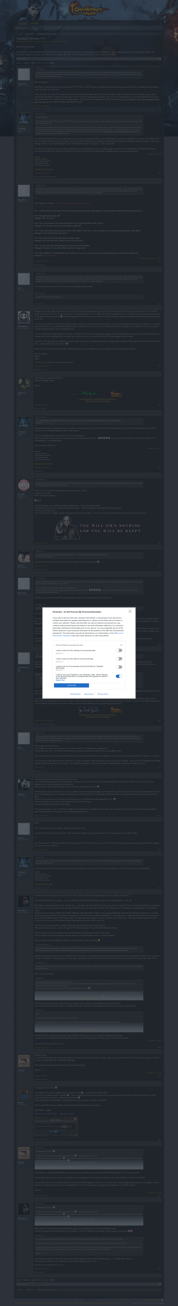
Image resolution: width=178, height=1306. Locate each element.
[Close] (131, 612)
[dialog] (89, 653)
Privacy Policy (102, 694)
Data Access (89, 694)
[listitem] (89, 645)
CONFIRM (71, 685)
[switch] (119, 650)
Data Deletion (75, 694)
